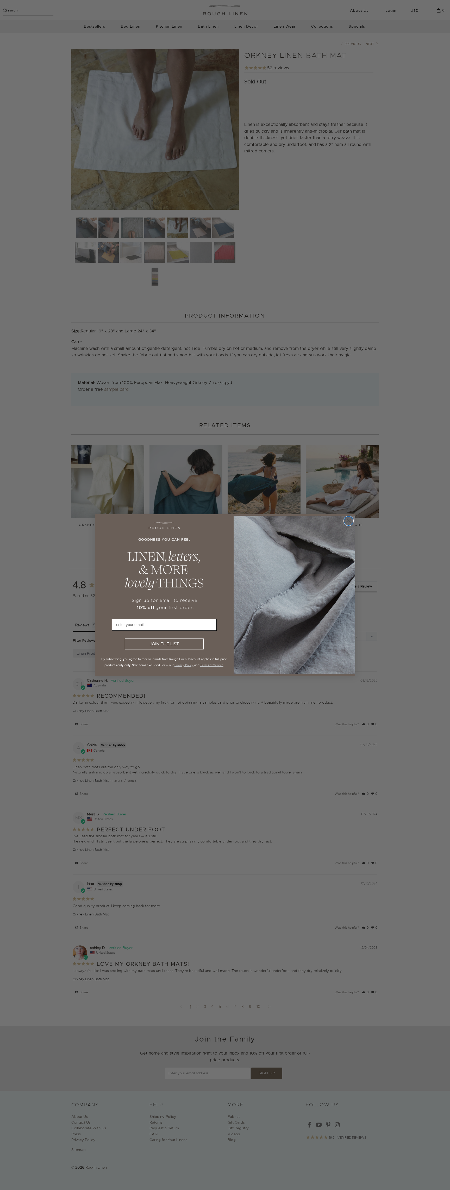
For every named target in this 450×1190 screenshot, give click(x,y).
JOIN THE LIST (164, 644)
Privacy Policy (183, 665)
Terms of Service (211, 665)
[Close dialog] (348, 520)
